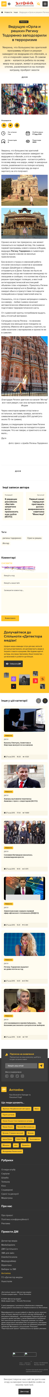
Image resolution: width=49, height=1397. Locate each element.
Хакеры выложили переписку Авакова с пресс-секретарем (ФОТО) (21, 800)
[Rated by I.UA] (18, 1353)
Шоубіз (4, 1177)
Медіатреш (7, 1198)
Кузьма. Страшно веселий (13, 1133)
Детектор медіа (9, 1240)
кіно (16, 1145)
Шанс (37, 1109)
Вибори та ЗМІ (8, 1269)
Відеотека (6, 1265)
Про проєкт (7, 1215)
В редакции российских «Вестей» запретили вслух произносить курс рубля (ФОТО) (11, 508)
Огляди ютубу (8, 1169)
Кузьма (31, 1133)
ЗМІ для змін (7, 1253)
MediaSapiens (8, 1245)
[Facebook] (4, 125)
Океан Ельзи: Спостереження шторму (18, 1121)
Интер (6, 543)
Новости (8, 12)
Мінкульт (6, 1145)
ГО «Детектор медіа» (12, 1277)
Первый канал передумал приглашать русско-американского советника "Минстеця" (36, 507)
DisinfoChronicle (9, 1257)
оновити (6, 563)
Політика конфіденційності (15, 1219)
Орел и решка (34, 538)
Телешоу (5, 1181)
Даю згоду (24, 1391)
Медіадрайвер (8, 1261)
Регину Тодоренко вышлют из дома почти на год (16, 968)
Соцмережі (7, 1190)
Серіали (5, 1173)
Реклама (5, 1223)
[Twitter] (10, 125)
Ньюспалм (6, 1281)
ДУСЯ (25, 77)
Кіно (3, 1185)
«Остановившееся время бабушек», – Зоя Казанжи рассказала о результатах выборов (24, 1024)
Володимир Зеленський (12, 1151)
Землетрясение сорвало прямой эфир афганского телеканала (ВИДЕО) (21, 912)
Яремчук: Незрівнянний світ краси (16, 1109)
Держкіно (26, 1145)
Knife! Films (20, 1139)
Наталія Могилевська (25, 1127)
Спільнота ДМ (15, 664)
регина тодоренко (12, 538)
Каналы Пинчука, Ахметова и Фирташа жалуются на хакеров (18, 744)
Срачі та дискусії (10, 1194)
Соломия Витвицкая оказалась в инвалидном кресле (18, 856)
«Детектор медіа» (14, 1299)
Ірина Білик (7, 1139)
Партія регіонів (8, 1115)
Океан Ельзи (8, 1127)
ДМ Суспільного (9, 1249)
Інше (16, 12)
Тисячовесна (35, 1139)
